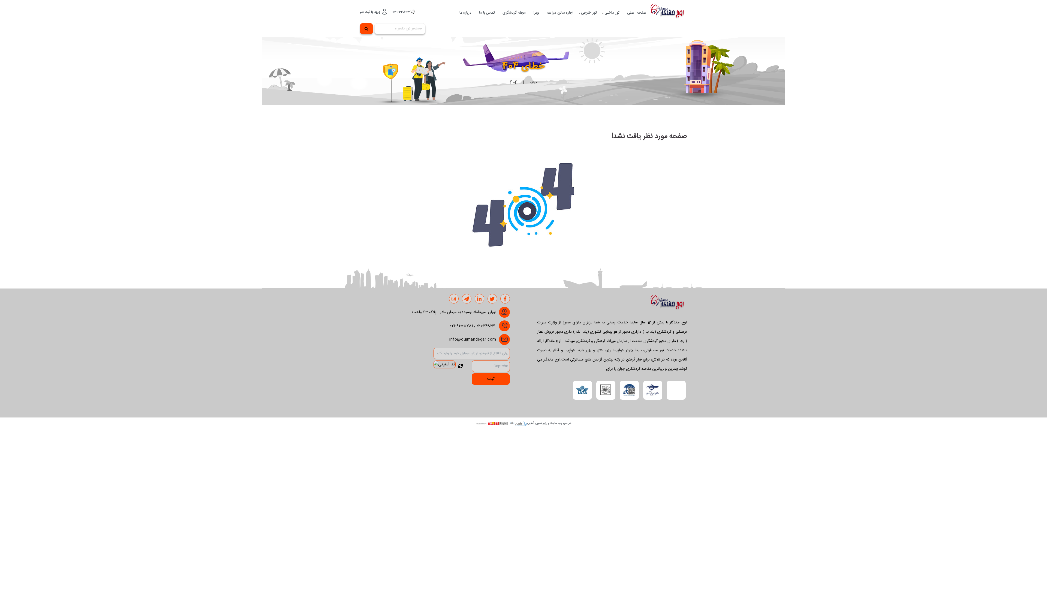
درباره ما (465, 13)
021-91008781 (461, 326)
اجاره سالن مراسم (560, 13)
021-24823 (401, 12)
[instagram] (454, 299)
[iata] (582, 390)
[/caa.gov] (652, 390)
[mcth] (605, 390)
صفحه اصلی (636, 13)
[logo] (669, 13)
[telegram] (466, 299)
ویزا (536, 13)
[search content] (366, 28)
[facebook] (505, 299)
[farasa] (629, 390)
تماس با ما (487, 13)
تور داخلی (612, 13)
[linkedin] (479, 299)
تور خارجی (589, 13)
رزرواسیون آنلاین (537, 423)
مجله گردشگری (514, 13)
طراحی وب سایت (560, 423)
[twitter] (492, 299)
